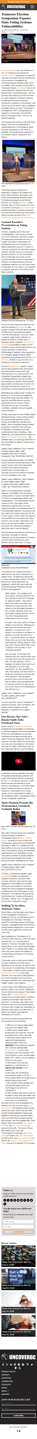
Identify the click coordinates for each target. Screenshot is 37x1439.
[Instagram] (11, 1200)
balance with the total (10, 973)
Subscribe (18, 1232)
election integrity (8, 75)
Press (4, 1388)
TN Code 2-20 (13, 1050)
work (9, 781)
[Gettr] (28, 1200)
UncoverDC (13, 6)
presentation (14, 366)
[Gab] (14, 1200)
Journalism (7, 1381)
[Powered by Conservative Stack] (19, 1431)
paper (14, 941)
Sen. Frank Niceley (19, 1126)
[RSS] (4, 1204)
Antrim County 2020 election (16, 437)
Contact (5, 1375)
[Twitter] (8, 1200)
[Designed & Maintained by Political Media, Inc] (17, 1431)
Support (5, 1394)
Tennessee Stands (8, 70)
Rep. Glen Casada (26, 1136)
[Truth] (24, 1200)
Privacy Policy (8, 1372)
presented (5, 876)
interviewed (21, 88)
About (4, 1391)
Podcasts (6, 1385)
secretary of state (27, 208)
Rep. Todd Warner (24, 1138)
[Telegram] (18, 1200)
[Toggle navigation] (32, 6)
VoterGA (24, 203)
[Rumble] (21, 1200)
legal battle (20, 327)
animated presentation (23, 726)
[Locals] (31, 1200)
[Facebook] (4, 1200)
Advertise (6, 1378)
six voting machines (19, 994)
